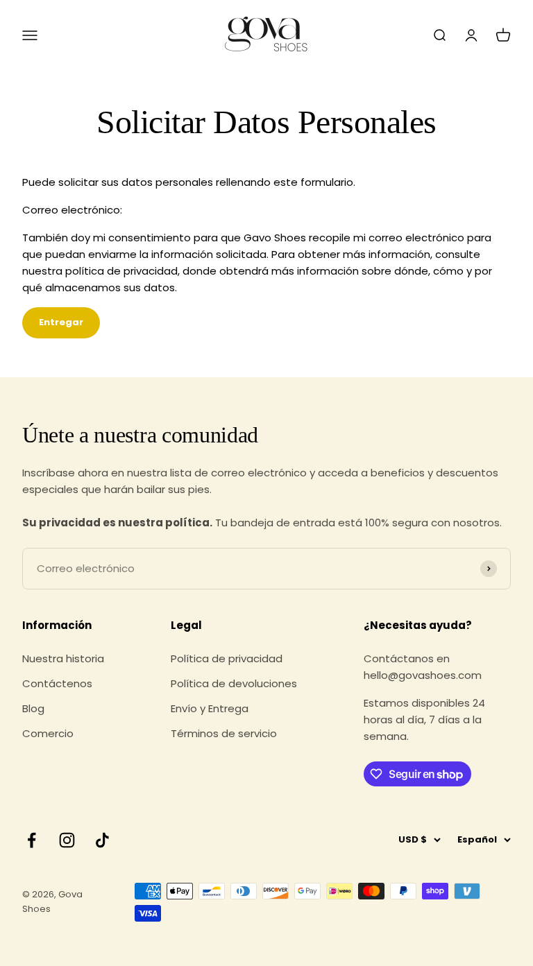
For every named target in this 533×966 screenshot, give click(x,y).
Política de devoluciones (234, 683)
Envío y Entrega (209, 708)
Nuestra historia (63, 658)
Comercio (48, 733)
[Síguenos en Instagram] (67, 840)
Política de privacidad (226, 658)
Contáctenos (57, 683)
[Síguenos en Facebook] (31, 840)
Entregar (61, 322)
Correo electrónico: (72, 209)
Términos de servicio (224, 733)
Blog (33, 708)
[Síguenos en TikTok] (102, 840)
